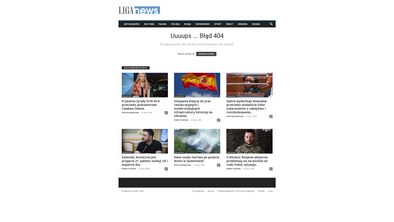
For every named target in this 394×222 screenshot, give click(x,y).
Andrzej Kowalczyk (130, 112)
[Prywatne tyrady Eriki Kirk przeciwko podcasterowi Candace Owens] (145, 85)
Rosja (187, 24)
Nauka (163, 24)
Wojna (256, 24)
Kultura (149, 24)
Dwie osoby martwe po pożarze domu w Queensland (196, 159)
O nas (270, 191)
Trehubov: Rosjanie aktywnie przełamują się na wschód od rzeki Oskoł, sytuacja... (247, 161)
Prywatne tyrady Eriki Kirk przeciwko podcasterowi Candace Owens (141, 105)
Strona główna (198, 191)
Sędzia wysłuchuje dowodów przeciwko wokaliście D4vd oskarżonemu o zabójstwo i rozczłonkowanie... (246, 106)
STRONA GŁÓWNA (206, 54)
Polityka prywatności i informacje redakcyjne (236, 191)
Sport (217, 24)
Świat (229, 24)
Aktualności (131, 24)
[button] (271, 24)
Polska (175, 24)
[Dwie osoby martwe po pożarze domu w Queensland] (197, 141)
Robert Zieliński (181, 120)
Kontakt (261, 191)
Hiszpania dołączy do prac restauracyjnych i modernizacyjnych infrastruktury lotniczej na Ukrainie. (193, 108)
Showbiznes (202, 24)
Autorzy (211, 191)
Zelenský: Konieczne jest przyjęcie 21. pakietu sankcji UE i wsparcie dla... (145, 161)
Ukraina (242, 24)
